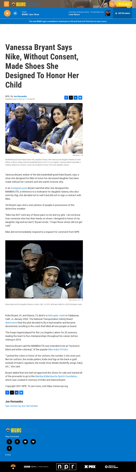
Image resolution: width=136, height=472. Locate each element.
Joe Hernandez (20, 96)
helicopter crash (56, 315)
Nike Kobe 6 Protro (58, 349)
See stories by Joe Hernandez (21, 405)
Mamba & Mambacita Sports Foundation (56, 376)
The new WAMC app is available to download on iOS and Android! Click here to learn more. (68, 21)
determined (11, 322)
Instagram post (19, 188)
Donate (125, 4)
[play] (7, 13)
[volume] (15, 13)
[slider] (19, 13)
